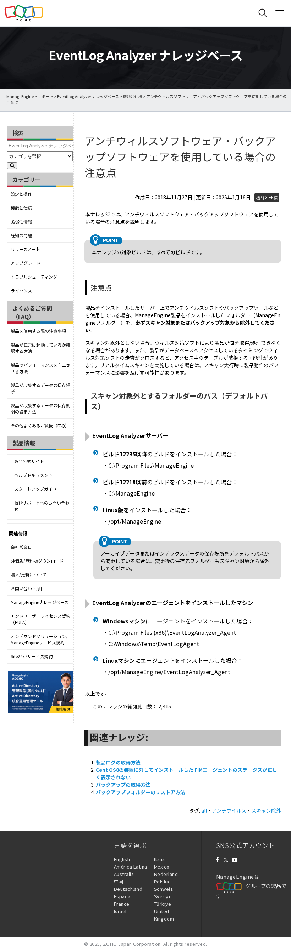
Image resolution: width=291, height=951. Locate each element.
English (122, 859)
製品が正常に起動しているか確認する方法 (40, 348)
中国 (118, 881)
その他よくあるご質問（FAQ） (40, 425)
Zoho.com (23, 13)
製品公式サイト (29, 461)
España (122, 896)
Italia (159, 859)
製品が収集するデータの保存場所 (40, 388)
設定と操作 (21, 194)
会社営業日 (21, 547)
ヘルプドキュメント (33, 475)
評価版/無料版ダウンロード (37, 561)
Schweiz (163, 888)
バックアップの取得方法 (123, 784)
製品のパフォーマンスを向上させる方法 (40, 368)
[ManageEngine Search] (262, 13)
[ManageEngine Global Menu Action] (280, 13)
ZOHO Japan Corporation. (132, 943)
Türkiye (162, 903)
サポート (45, 96)
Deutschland (128, 888)
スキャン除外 (266, 810)
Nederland (166, 874)
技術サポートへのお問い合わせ (42, 506)
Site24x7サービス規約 (32, 656)
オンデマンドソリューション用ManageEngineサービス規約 (40, 639)
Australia (124, 874)
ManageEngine (20, 96)
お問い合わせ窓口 (28, 588)
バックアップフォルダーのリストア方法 (140, 792)
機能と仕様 (132, 96)
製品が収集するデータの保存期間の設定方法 (40, 408)
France (122, 903)
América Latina (130, 866)
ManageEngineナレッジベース (39, 602)
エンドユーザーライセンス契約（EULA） (40, 619)
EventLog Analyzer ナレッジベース (88, 96)
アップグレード (25, 263)
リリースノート (25, 249)
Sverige (163, 896)
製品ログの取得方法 (118, 762)
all (204, 810)
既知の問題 (21, 235)
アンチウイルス (229, 810)
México (162, 866)
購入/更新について (28, 574)
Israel (120, 911)
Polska (161, 881)
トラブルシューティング (34, 277)
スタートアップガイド (35, 489)
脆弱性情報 (21, 221)
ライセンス (21, 290)
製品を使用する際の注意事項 (38, 331)
